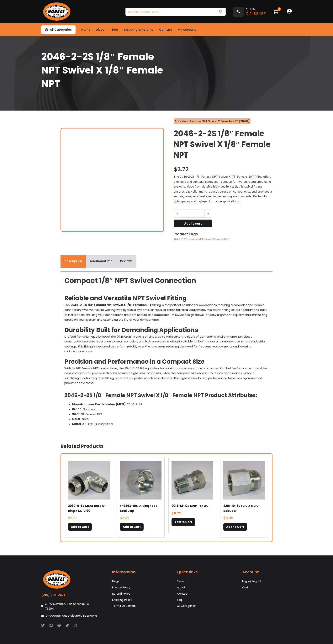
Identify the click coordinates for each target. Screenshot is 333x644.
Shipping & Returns (138, 30)
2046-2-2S (180, 239)
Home (85, 30)
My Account (187, 30)
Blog (114, 30)
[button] (80, 527)
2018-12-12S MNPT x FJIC (190, 506)
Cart (245, 587)
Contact (165, 30)
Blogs (115, 581)
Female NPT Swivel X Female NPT (208, 239)
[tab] (73, 261)
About (101, 30)
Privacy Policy (121, 587)
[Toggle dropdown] (46, 30)
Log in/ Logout (251, 581)
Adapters (182, 121)
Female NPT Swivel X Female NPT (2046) (220, 121)
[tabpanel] (166, 352)
